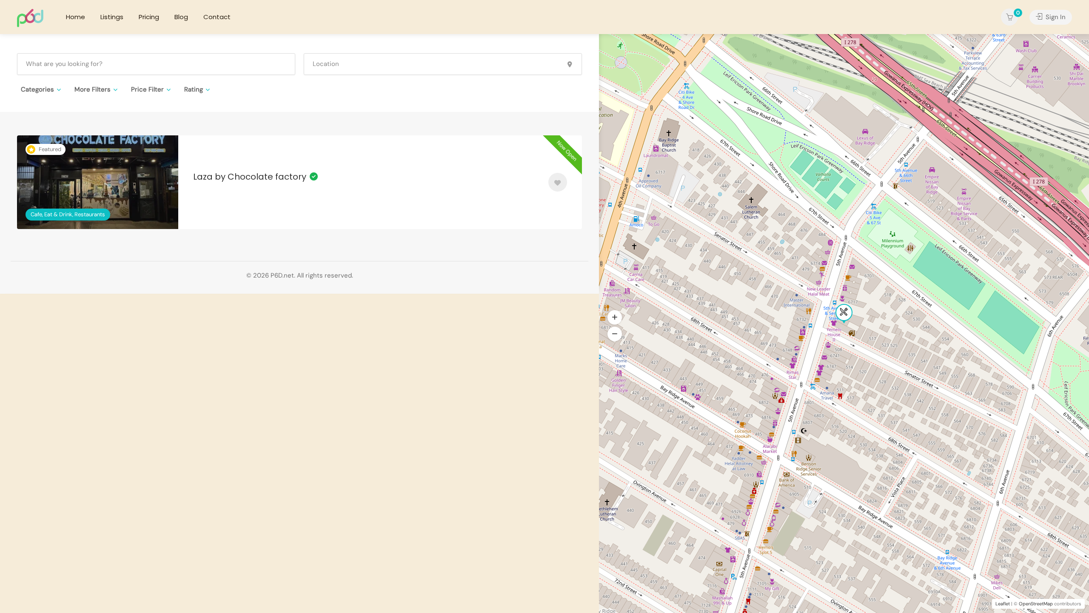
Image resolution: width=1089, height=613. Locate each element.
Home (75, 16)
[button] (614, 334)
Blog (181, 16)
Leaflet (1002, 604)
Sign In (1055, 17)
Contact (217, 16)
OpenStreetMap (1036, 604)
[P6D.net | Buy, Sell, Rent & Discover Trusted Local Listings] (30, 17)
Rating (193, 89)
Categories (37, 89)
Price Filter (147, 89)
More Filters (92, 89)
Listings (111, 16)
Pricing (149, 16)
